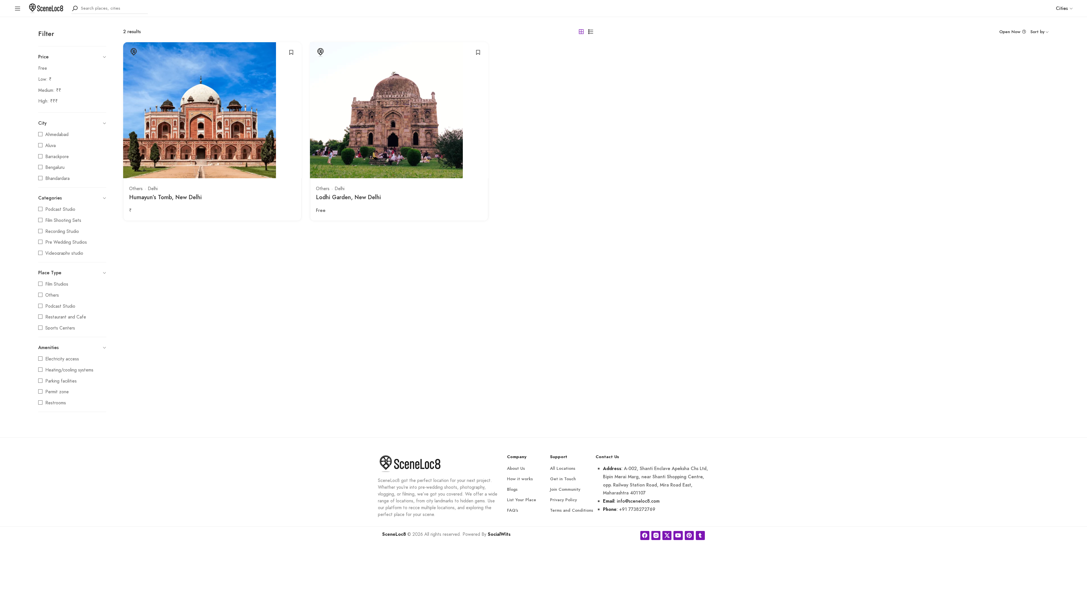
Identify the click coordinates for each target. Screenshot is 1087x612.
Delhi (153, 189)
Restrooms (55, 403)
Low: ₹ (45, 79)
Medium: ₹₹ (49, 90)
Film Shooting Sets (63, 220)
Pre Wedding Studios (66, 242)
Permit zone (57, 392)
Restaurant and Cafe (65, 317)
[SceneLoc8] (46, 8)
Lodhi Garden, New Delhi (348, 197)
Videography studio (64, 253)
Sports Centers (60, 328)
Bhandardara (57, 178)
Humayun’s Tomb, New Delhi (165, 197)
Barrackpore (57, 157)
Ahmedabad (57, 134)
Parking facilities (61, 381)
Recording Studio (62, 231)
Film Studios (56, 284)
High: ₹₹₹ (48, 101)
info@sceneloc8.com (638, 501)
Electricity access (62, 359)
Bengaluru (55, 167)
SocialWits (499, 534)
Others (52, 295)
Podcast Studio (60, 209)
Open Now (1009, 32)
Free (42, 68)
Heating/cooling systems (69, 370)
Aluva (50, 146)
